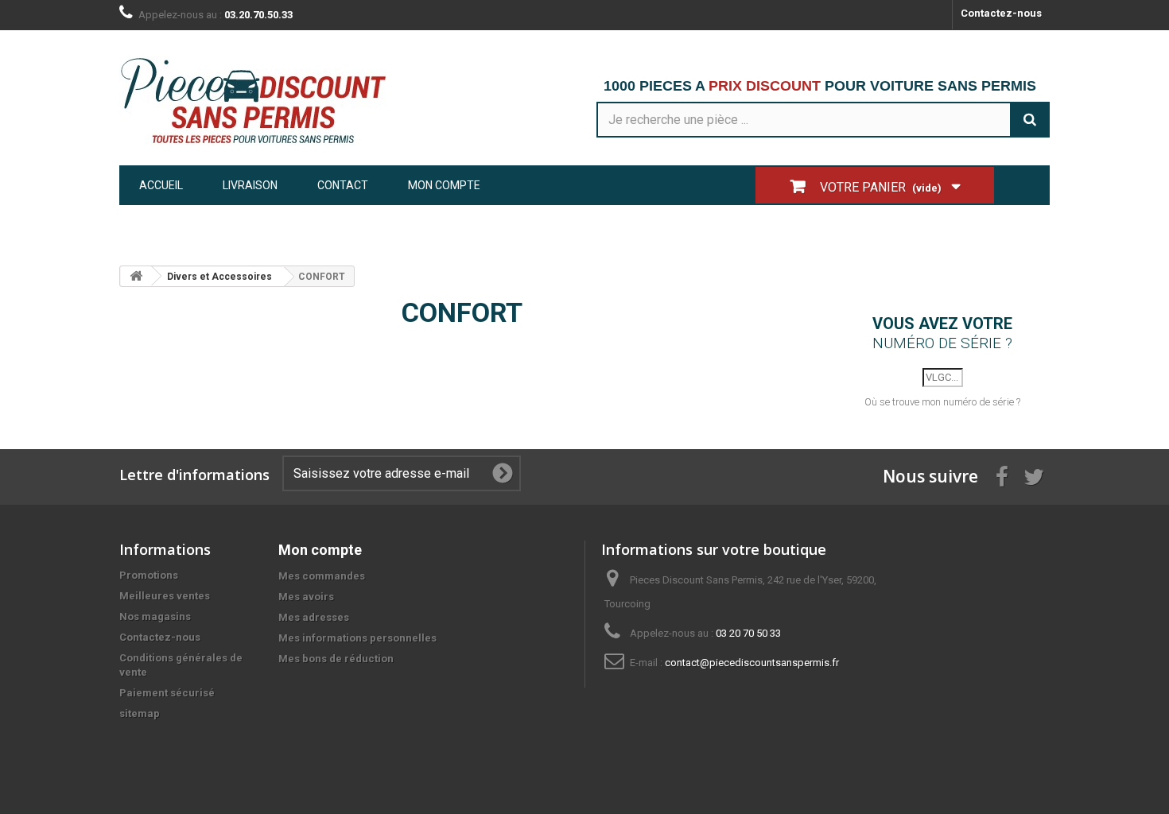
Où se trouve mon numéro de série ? (942, 402)
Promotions (148, 575)
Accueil (161, 185)
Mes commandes (321, 576)
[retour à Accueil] (136, 276)
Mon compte (444, 185)
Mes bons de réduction (336, 659)
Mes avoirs (306, 597)
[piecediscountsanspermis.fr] (266, 100)
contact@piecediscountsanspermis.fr (752, 663)
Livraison (250, 185)
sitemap (139, 713)
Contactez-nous (1001, 13)
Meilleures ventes (164, 596)
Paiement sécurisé (167, 693)
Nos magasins (155, 616)
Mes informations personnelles (357, 638)
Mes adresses (313, 617)
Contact (342, 185)
